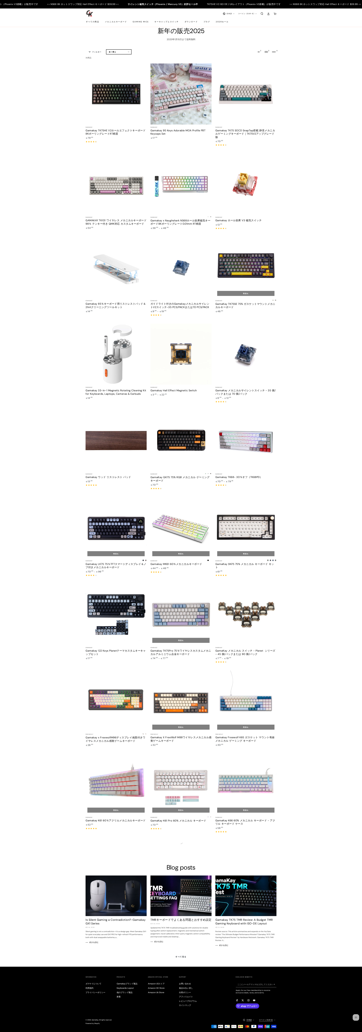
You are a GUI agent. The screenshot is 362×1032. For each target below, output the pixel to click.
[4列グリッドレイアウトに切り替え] (273, 51)
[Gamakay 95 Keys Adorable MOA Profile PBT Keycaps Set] (181, 94)
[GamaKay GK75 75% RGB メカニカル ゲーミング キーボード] (181, 440)
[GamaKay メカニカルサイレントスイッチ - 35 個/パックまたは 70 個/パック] (245, 354)
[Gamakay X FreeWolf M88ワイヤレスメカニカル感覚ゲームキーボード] (181, 701)
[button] (261, 14)
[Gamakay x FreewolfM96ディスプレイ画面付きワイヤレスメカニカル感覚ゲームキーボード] (116, 701)
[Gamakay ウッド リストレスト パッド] (116, 440)
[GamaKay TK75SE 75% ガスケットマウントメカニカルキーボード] (245, 267)
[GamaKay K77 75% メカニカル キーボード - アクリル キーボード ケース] (116, 870)
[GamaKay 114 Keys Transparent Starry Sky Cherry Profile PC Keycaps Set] (181, 957)
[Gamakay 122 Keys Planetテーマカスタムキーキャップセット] (116, 614)
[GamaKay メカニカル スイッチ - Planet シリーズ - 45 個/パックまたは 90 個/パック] (245, 614)
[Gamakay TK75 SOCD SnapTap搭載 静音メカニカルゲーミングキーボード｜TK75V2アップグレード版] (245, 94)
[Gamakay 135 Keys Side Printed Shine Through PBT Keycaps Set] (116, 957)
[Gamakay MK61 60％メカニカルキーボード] (181, 527)
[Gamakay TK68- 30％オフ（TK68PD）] (245, 440)
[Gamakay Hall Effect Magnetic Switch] (181, 354)
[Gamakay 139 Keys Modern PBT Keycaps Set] (245, 870)
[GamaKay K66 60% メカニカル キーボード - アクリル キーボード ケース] (245, 784)
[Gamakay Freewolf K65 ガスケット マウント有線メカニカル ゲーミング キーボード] (245, 701)
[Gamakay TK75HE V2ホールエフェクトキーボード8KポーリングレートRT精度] (116, 94)
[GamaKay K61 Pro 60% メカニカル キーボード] (181, 784)
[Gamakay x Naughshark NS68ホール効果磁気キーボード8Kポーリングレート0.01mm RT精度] (181, 184)
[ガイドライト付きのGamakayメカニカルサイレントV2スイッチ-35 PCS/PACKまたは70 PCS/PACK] (181, 267)
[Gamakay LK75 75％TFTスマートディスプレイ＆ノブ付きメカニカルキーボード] (116, 527)
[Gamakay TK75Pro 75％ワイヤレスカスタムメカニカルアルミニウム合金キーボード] (181, 614)
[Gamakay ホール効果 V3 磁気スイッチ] (245, 184)
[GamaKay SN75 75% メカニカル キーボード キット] (245, 527)
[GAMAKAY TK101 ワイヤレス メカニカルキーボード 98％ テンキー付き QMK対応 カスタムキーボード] (116, 184)
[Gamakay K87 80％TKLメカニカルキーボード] (181, 870)
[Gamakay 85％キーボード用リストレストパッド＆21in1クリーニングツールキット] (116, 267)
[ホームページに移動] (89, 13)
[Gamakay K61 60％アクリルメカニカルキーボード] (116, 784)
